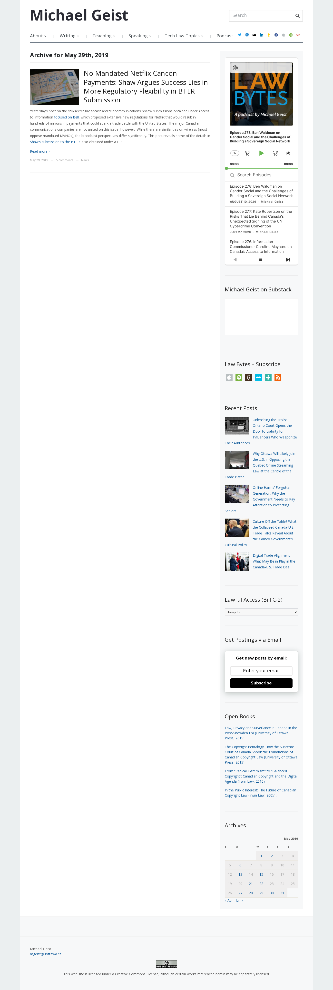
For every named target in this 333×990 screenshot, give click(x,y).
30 (272, 893)
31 (282, 893)
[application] (261, 113)
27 (240, 893)
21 (251, 883)
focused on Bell (66, 117)
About (36, 36)
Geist (79, 15)
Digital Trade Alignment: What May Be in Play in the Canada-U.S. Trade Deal (274, 561)
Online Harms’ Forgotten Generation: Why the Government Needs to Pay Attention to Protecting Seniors (260, 499)
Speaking (138, 36)
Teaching (102, 36)
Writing (68, 36)
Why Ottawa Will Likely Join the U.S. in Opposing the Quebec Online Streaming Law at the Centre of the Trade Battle (260, 465)
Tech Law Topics (182, 36)
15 (261, 874)
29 (261, 893)
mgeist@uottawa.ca (45, 954)
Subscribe (261, 683)
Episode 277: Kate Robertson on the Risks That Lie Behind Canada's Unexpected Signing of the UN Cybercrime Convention (261, 218)
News (85, 160)
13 (240, 874)
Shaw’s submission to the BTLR (55, 141)
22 (261, 883)
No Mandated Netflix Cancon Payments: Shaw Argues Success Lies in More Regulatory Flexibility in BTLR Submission (146, 86)
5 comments (64, 160)
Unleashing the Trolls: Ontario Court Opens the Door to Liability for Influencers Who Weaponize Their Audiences (261, 431)
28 (251, 893)
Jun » (239, 900)
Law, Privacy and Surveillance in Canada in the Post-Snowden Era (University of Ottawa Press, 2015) (261, 732)
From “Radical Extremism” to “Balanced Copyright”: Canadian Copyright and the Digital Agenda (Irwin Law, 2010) (261, 776)
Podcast (224, 36)
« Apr (229, 900)
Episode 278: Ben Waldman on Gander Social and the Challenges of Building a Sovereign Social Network (261, 191)
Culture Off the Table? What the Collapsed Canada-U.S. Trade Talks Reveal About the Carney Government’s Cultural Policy (260, 533)
